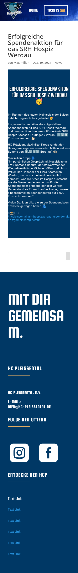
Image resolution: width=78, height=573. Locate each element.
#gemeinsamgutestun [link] (26, 219)
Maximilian (21, 63)
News (58, 63)
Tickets (53, 10)
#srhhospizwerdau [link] (39, 216)
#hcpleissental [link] (17, 216)
